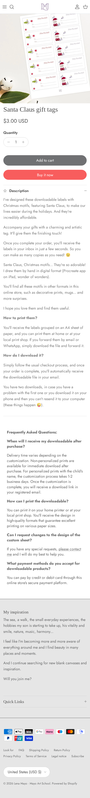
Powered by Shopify (64, 783)
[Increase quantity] (24, 142)
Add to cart (45, 160)
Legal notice (58, 756)
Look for (8, 750)
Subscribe (77, 756)
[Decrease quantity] (7, 142)
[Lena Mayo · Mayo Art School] (45, 6)
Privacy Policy (12, 756)
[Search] (13, 6)
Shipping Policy (39, 750)
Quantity (10, 132)
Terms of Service (36, 756)
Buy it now (45, 175)
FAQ (21, 750)
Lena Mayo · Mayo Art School (32, 783)
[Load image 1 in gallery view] (45, 58)
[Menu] (4, 6)
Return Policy (62, 750)
